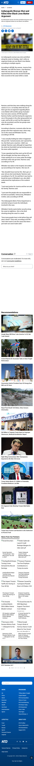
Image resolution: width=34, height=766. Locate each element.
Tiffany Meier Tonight (24, 693)
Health (3, 704)
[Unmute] (30, 657)
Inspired (4, 734)
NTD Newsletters (23, 727)
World (3, 697)
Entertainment (5, 709)
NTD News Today (23, 704)
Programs (22, 689)
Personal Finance (6, 732)
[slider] (17, 659)
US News (9, 7)
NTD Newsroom (7, 26)
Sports (3, 711)
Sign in (23, 2)
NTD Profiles (22, 723)
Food (3, 723)
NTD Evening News (24, 697)
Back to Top (31, 757)
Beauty (3, 727)
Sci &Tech (4, 707)
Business (4, 700)
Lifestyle (5, 719)
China (3, 695)
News (2, 7)
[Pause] (3, 661)
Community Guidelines (14, 261)
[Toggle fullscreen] (27, 661)
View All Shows (22, 714)
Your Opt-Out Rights (17, 761)
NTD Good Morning (24, 702)
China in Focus (22, 700)
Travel (3, 725)
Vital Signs (21, 711)
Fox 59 (25, 71)
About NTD (22, 719)
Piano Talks (22, 709)
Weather (4, 702)
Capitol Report (22, 695)
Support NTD (22, 730)
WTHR (12, 67)
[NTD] (4, 741)
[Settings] (30, 661)
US (2, 693)
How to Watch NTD (23, 725)
